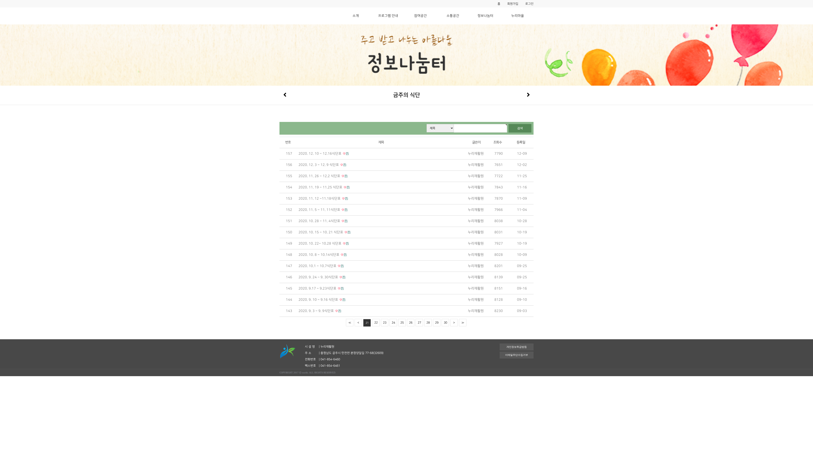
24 (393, 322)
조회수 (497, 142)
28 (428, 322)
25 (402, 322)
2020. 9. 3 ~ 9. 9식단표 (317, 311)
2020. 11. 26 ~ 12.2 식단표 (320, 176)
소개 (356, 16)
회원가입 (512, 3)
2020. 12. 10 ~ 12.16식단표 (320, 153)
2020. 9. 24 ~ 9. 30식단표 (319, 277)
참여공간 (420, 16)
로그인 (529, 3)
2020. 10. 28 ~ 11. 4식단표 (320, 221)
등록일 (521, 142)
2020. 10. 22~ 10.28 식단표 (320, 243)
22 (376, 322)
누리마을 (517, 16)
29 (436, 322)
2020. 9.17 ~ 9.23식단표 (318, 288)
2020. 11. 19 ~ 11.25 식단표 (321, 187)
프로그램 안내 (388, 16)
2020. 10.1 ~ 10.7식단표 (318, 266)
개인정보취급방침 (516, 346)
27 (419, 322)
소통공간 (453, 16)
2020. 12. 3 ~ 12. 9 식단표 (319, 165)
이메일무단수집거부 (516, 354)
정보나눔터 (485, 16)
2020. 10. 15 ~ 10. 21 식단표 (321, 232)
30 (445, 322)
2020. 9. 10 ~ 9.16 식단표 (319, 300)
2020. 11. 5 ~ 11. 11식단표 (320, 210)
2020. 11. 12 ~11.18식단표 (320, 198)
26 (410, 322)
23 (384, 322)
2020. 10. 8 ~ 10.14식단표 (319, 255)
